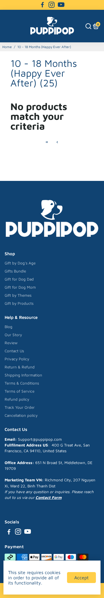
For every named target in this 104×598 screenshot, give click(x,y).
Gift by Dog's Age (20, 263)
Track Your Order (20, 407)
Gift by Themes (18, 295)
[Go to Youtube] (61, 5)
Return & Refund (20, 367)
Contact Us (14, 351)
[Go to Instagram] (51, 5)
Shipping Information (23, 375)
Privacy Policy (17, 359)
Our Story (13, 334)
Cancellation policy (21, 415)
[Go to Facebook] (42, 5)
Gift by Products (19, 303)
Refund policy (17, 399)
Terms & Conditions (22, 383)
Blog (8, 326)
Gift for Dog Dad (19, 279)
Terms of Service (19, 391)
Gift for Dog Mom (20, 287)
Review (11, 342)
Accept (81, 577)
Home (7, 47)
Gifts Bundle (15, 271)
